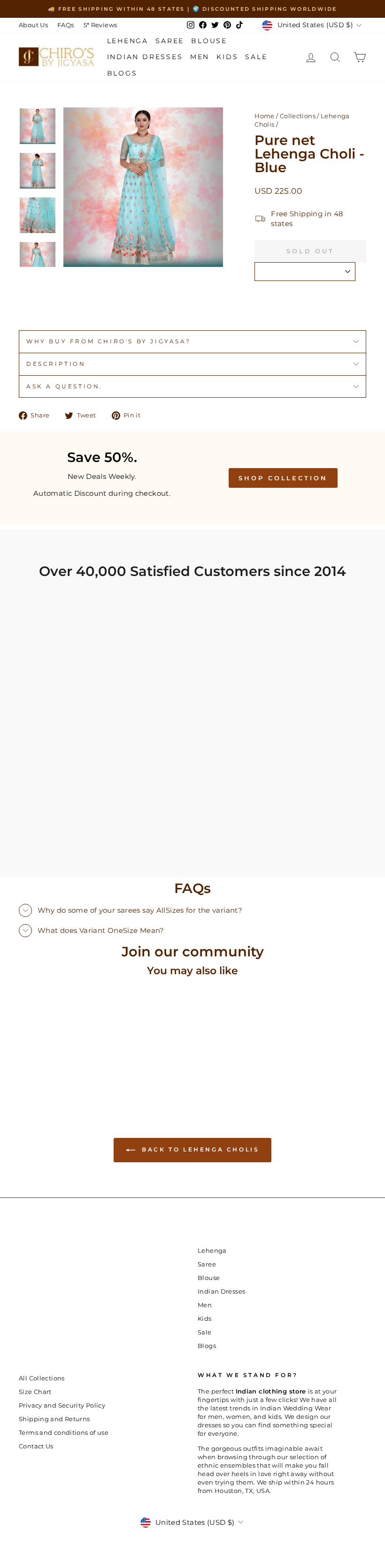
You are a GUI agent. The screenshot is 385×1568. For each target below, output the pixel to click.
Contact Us (36, 1446)
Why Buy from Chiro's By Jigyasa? (108, 341)
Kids (227, 57)
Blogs (122, 73)
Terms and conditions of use (63, 1432)
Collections (298, 116)
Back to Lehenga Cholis (199, 1149)
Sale (256, 57)
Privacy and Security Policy (62, 1405)
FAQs (65, 25)
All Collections (42, 1378)
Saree (169, 41)
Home (264, 116)
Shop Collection (283, 478)
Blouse (209, 41)
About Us (33, 25)
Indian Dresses (145, 57)
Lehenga (128, 41)
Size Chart (35, 1391)
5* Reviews (100, 25)
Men (199, 57)
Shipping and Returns (54, 1419)
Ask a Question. (64, 386)
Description (56, 363)
